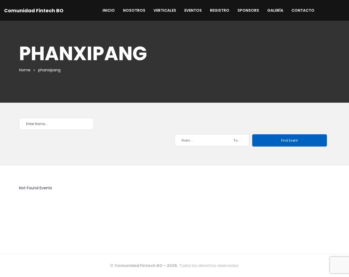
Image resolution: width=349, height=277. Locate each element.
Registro (219, 10)
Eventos (193, 10)
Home (25, 70)
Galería (275, 10)
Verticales (165, 10)
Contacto (302, 10)
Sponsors (248, 10)
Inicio (109, 10)
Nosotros (134, 10)
